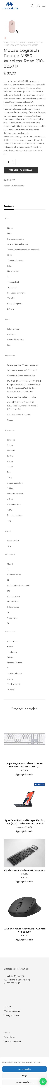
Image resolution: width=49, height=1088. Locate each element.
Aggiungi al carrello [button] (24, 774)
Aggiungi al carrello (20, 170)
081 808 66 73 (13, 983)
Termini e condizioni (12, 1041)
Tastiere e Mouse (18, 42)
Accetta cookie (24, 1069)
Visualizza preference (25, 1082)
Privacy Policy (9, 1037)
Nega (24, 1075)
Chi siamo (8, 1006)
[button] (43, 1081)
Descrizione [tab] (9, 206)
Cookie (7, 1032)
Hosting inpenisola (11, 1015)
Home (6, 42)
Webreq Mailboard (12, 1011)
